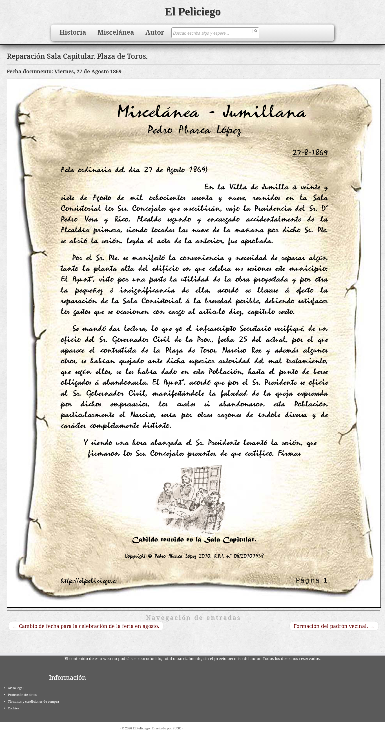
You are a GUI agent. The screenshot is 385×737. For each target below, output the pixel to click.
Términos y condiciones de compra (33, 701)
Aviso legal (15, 688)
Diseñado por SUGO (166, 728)
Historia (72, 32)
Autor (154, 32)
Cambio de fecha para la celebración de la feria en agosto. (85, 626)
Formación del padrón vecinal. (334, 626)
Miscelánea (116, 32)
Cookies (13, 708)
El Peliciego (193, 11)
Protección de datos (22, 694)
